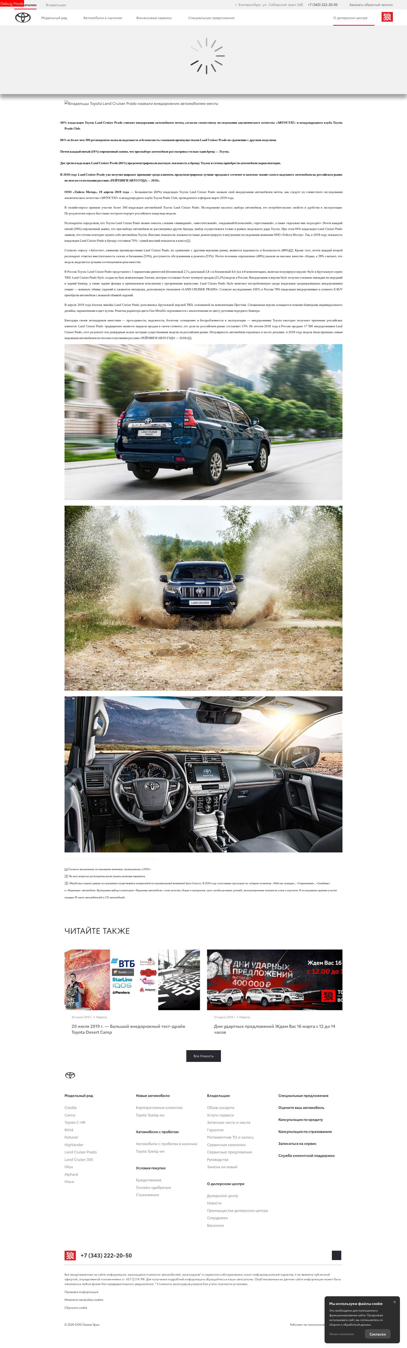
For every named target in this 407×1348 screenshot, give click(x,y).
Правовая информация (81, 1292)
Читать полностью (341, 1334)
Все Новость (204, 1055)
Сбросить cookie (76, 1307)
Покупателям (25, 4)
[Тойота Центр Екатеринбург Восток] (387, 17)
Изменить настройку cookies (84, 1299)
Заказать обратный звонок (371, 4)
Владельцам (56, 4)
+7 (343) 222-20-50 (323, 4)
